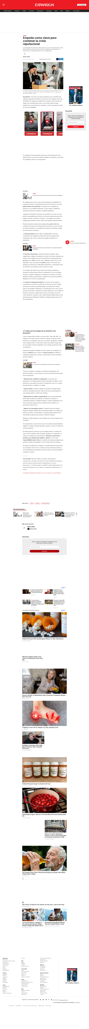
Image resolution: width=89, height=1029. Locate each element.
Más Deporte (43, 979)
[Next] (76, 513)
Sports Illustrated (44, 973)
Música (23, 975)
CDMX (76, 332)
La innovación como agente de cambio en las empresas (46, 364)
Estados (5, 979)
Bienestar (42, 991)
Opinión (24, 35)
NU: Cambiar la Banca (76, 105)
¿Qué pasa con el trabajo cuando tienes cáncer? (49, 514)
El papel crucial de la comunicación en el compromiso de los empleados (47, 248)
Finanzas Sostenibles (45, 958)
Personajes (43, 990)
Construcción (24, 980)
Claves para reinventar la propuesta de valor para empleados (47, 195)
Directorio (48, 1005)
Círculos (5, 989)
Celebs (23, 964)
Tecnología (48, 10)
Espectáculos (6, 986)
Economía (31, 10)
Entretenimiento (25, 971)
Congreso (5, 977)
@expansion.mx (46, 999)
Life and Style (76, 10)
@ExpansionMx (33, 528)
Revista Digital (81, 5)
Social (23, 991)
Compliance (18, 1005)
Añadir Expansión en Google (46, 59)
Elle (22, 961)
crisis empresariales (45, 503)
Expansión (5, 958)
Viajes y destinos (44, 989)
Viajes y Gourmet (7, 993)
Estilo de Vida (43, 992)
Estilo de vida (24, 966)
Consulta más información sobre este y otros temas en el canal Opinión (42, 473)
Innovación (43, 959)
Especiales (43, 970)
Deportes (23, 972)
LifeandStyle (6, 970)
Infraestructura (25, 983)
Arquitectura (24, 984)
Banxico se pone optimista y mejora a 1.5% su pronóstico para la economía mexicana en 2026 (80, 348)
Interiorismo (24, 986)
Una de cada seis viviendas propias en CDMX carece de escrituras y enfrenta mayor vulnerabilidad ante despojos (80, 338)
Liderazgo (42, 967)
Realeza (5, 987)
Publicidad (11, 1005)
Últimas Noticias (7, 10)
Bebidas (42, 987)
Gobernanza (24, 992)
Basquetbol (43, 978)
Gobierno (5, 974)
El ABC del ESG (44, 960)
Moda (4, 990)
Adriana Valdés (31, 526)
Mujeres (68, 10)
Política (24, 10)
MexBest (42, 985)
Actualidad (42, 966)
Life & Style (24, 969)
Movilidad (23, 994)
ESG (62, 10)
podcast (72, 241)
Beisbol (42, 975)
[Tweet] (57, 59)
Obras (56, 10)
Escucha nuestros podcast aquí (78, 243)
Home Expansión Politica (9, 960)
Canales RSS (41, 1005)
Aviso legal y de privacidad (30, 1005)
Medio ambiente (25, 990)
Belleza (5, 991)
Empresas (17, 10)
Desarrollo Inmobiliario (27, 982)
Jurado (42, 994)
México (4, 975)
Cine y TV (23, 974)
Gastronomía (43, 986)
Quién (4, 985)
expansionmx (41, 999)
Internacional (40, 10)
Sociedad (5, 982)
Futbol (41, 974)
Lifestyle (42, 980)
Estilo (22, 970)
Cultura (23, 958)
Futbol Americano (44, 976)
